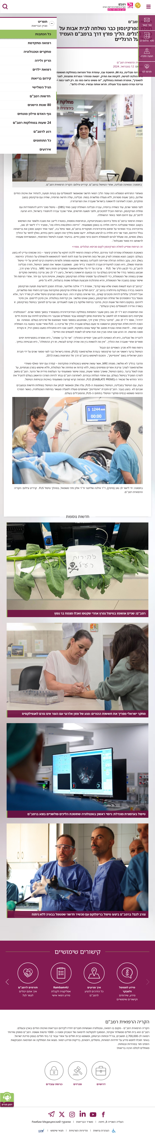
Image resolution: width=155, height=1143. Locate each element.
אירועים (45, 149)
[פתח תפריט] (148, 7)
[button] (28, 24)
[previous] (146, 982)
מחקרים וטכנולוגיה (37, 51)
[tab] (146, 22)
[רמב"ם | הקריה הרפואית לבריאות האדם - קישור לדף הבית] (117, 7)
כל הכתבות (43, 34)
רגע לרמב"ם (42, 131)
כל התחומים (42, 140)
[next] (8, 982)
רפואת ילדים (42, 69)
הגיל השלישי (41, 87)
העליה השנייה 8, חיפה (110, 1122)
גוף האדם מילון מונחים (34, 113)
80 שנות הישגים (39, 105)
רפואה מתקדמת (39, 43)
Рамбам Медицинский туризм (51, 1122)
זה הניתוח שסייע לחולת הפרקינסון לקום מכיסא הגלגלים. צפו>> (107, 246)
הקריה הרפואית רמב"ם (130, 62)
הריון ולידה (43, 60)
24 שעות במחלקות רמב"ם (32, 122)
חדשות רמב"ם (40, 96)
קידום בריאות (41, 78)
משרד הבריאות (84, 1122)
